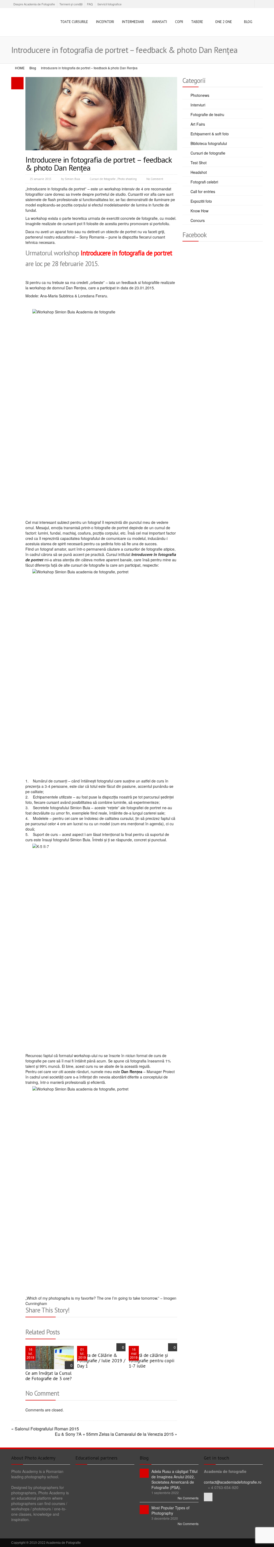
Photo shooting (127, 179)
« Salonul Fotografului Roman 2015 (45, 1428)
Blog (248, 22)
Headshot (199, 172)
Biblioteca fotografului (209, 143)
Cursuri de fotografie (103, 179)
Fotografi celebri (204, 182)
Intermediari (133, 22)
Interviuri (198, 105)
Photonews (200, 95)
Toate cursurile (74, 22)
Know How (199, 210)
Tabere (197, 22)
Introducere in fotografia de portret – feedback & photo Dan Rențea (98, 163)
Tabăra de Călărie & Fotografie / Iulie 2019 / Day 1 (101, 1360)
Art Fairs (198, 124)
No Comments (188, 1498)
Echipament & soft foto (210, 133)
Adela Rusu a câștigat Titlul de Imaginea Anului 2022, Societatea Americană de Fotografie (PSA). (174, 1479)
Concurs (198, 220)
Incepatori (105, 22)
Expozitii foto (201, 201)
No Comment (154, 179)
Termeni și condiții (70, 4)
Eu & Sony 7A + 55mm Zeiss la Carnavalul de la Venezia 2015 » (116, 1434)
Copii (179, 22)
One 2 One (223, 22)
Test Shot (199, 162)
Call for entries (203, 191)
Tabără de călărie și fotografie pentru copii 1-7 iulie (151, 1360)
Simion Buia (72, 179)
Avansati (159, 22)
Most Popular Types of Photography (170, 1510)
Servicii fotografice (109, 4)
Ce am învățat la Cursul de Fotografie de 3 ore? (48, 1375)
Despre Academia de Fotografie (34, 4)
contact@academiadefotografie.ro (232, 1482)
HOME (20, 68)
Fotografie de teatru (207, 114)
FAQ (90, 4)
